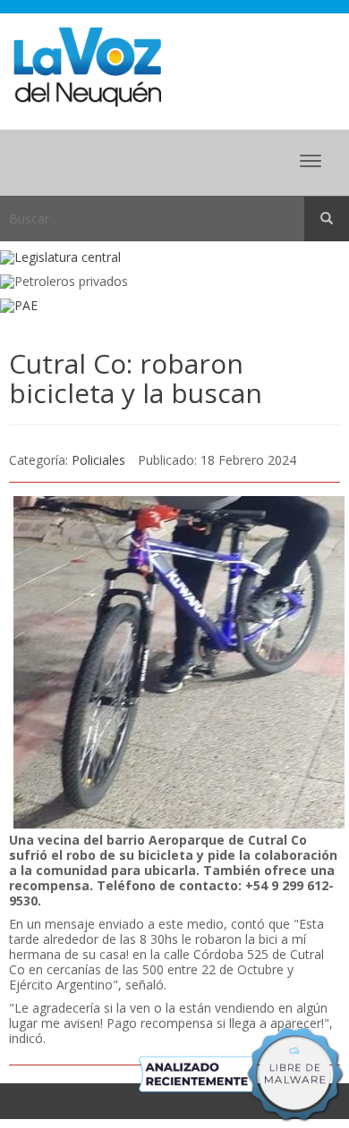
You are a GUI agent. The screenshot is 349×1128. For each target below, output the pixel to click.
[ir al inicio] (87, 65)
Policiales (98, 459)
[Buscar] (326, 219)
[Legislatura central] (174, 257)
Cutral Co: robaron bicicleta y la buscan (139, 378)
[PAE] (174, 306)
